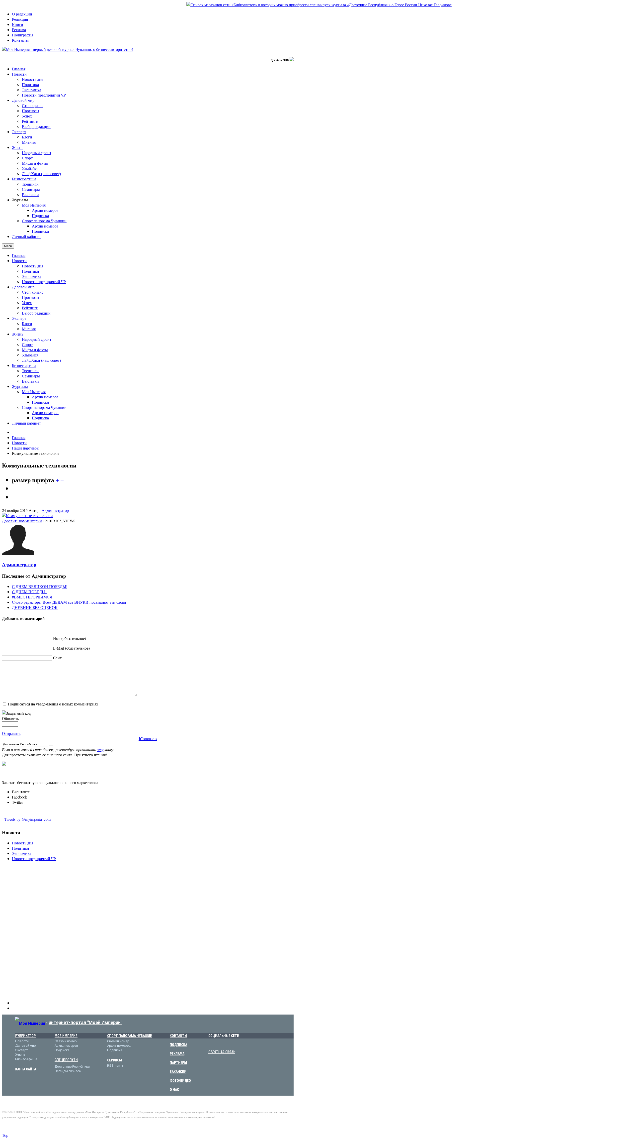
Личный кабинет (26, 423)
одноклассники (235, 1044)
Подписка (40, 402)
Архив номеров (45, 396)
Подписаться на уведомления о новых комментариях (53, 703)
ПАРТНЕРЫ (178, 1063)
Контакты (20, 40)
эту (100, 749)
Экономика (31, 276)
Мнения (29, 328)
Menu (8, 246)
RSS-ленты (115, 1065)
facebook (219, 1044)
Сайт (57, 657)
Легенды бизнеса (68, 1071)
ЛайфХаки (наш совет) (41, 360)
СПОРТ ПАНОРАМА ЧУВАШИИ (129, 1036)
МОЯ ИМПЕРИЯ (66, 1036)
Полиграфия (22, 34)
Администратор (55, 510)
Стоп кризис (32, 292)
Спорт (27, 344)
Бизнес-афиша (24, 365)
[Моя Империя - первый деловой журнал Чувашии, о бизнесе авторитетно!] (67, 49)
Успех (27, 302)
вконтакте (211, 1044)
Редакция (20, 19)
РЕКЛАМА (177, 1054)
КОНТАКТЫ (178, 1036)
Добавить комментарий (22, 520)
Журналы (20, 386)
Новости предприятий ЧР (44, 281)
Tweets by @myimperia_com (27, 819)
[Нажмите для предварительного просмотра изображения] (27, 515)
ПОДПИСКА (178, 1045)
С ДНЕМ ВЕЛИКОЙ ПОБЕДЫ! (39, 586)
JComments (148, 738)
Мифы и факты (35, 349)
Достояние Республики (72, 1066)
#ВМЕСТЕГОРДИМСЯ (32, 596)
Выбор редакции (36, 313)
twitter (227, 1044)
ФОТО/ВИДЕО (180, 1081)
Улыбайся (30, 354)
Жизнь (17, 334)
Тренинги (30, 370)
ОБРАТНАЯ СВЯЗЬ (221, 1052)
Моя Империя (34, 391)
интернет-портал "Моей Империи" (85, 1022)
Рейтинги (30, 307)
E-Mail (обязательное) (71, 648)
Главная (18, 255)
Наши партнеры (25, 448)
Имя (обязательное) (69, 638)
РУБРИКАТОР (25, 1036)
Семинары (31, 375)
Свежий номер (66, 1041)
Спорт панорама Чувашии (44, 407)
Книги (17, 24)
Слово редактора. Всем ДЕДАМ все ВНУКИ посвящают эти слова (69, 602)
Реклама (19, 29)
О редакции (22, 13)
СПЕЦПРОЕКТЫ (66, 1060)
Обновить (10, 718)
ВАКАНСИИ (178, 1072)
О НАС (174, 1090)
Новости (19, 260)
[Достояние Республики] (319, 4)
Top (5, 1135)
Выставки (30, 381)
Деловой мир (23, 286)
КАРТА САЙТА (25, 1069)
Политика (30, 271)
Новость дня (32, 265)
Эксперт (19, 318)
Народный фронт (36, 339)
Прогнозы (30, 297)
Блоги (27, 323)
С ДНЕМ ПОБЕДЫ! (29, 591)
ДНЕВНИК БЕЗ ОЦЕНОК (35, 607)
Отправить (11, 733)
